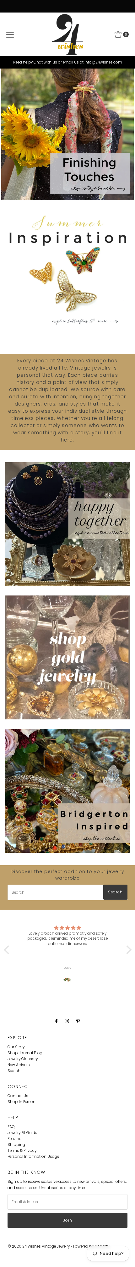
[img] (67, 928)
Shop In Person (21, 1101)
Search (14, 1070)
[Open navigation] (10, 34)
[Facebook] (56, 1021)
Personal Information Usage (33, 1156)
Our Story (16, 1047)
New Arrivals (19, 1064)
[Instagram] (67, 1021)
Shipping (16, 1144)
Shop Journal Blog (25, 1052)
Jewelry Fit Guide (22, 1132)
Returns (14, 1138)
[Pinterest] (78, 1021)
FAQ (11, 1126)
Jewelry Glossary (23, 1058)
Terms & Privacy (22, 1150)
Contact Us (18, 1095)
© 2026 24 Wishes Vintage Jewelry (39, 1246)
